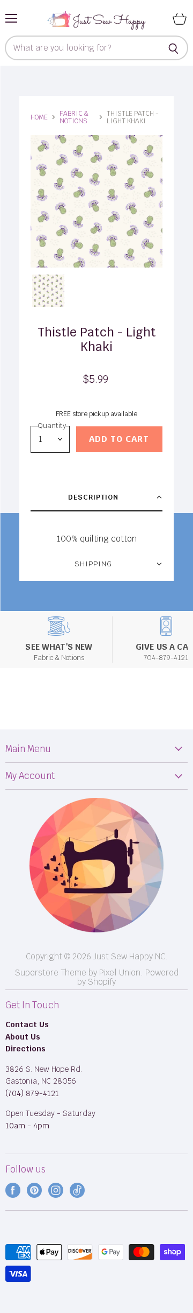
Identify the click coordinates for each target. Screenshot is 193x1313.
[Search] (174, 48)
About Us (22, 1037)
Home (39, 117)
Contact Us (27, 1024)
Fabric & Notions (74, 117)
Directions (25, 1049)
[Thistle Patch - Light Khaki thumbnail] (48, 290)
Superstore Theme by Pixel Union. (79, 972)
